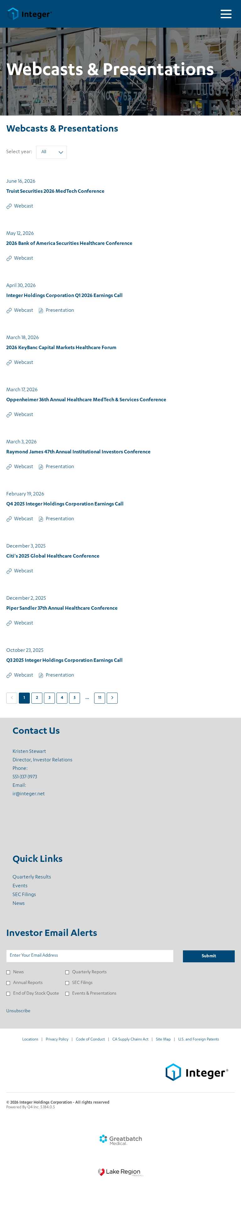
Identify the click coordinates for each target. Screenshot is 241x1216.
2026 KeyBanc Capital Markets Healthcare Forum (61, 348)
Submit (209, 956)
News (27, 904)
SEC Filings (32, 895)
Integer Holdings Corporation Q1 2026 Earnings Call (64, 296)
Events (28, 886)
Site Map (163, 1040)
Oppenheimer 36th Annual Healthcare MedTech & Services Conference (86, 400)
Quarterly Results (40, 877)
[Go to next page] (112, 698)
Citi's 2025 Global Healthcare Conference (52, 556)
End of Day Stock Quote (36, 993)
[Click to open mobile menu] (226, 14)
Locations (30, 1040)
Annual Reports (28, 983)
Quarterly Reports (89, 972)
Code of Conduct (90, 1040)
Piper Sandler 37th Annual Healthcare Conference (62, 609)
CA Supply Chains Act (130, 1040)
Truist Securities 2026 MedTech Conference (55, 192)
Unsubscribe (18, 1011)
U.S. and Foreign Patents (198, 1040)
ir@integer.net (29, 794)
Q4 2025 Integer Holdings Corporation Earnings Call (65, 504)
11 (99, 698)
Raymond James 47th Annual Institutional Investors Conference (78, 452)
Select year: (19, 152)
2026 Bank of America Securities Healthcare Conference (69, 244)
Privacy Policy (57, 1040)
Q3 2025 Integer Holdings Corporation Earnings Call (64, 661)
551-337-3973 (25, 777)
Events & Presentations (94, 993)
